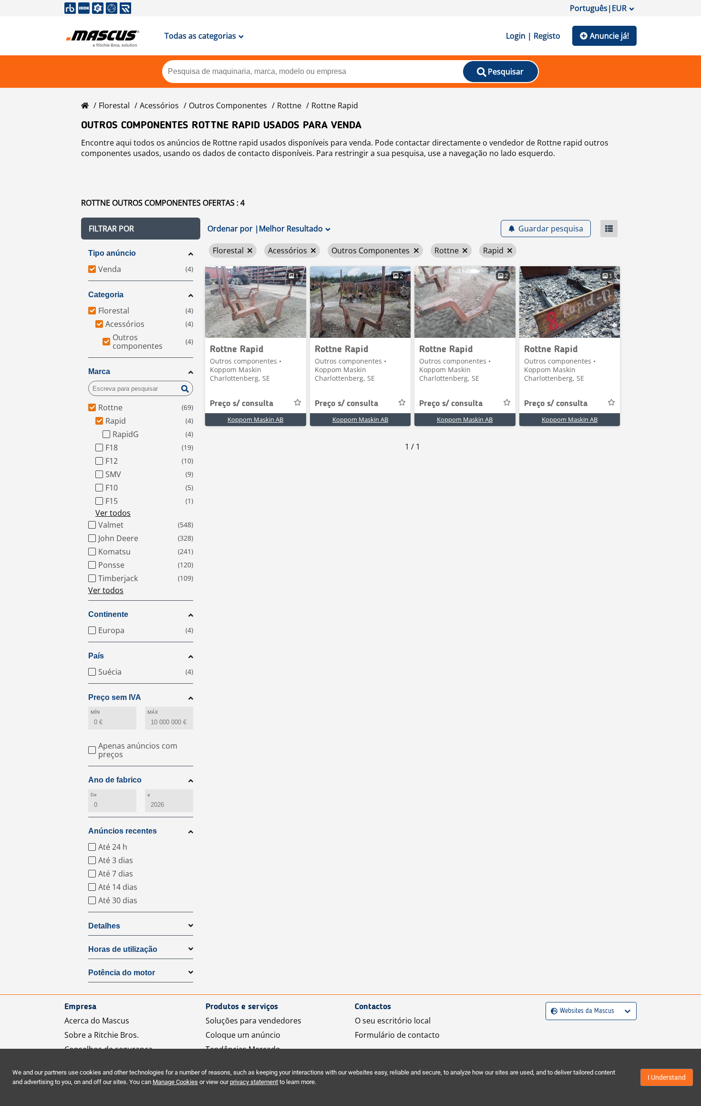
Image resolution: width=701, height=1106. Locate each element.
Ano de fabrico (115, 780)
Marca (99, 371)
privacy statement (254, 1081)
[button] (140, 229)
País (96, 656)
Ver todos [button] (113, 513)
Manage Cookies (175, 1081)
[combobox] (552, 1011)
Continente (108, 614)
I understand (667, 1077)
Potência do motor (121, 973)
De (93, 794)
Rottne (289, 105)
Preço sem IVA (114, 697)
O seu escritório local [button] (393, 1020)
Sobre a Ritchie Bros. (101, 1035)
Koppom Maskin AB (255, 419)
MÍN (95, 712)
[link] (255, 302)
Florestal (114, 105)
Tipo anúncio (112, 253)
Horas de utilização (122, 949)
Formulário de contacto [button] (397, 1035)
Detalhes (104, 926)
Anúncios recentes (122, 831)
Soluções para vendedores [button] (253, 1020)
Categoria (106, 295)
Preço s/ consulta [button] (241, 403)
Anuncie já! (609, 36)
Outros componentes (228, 105)
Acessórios (159, 105)
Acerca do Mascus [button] (96, 1020)
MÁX (152, 712)
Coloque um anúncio (243, 1035)
